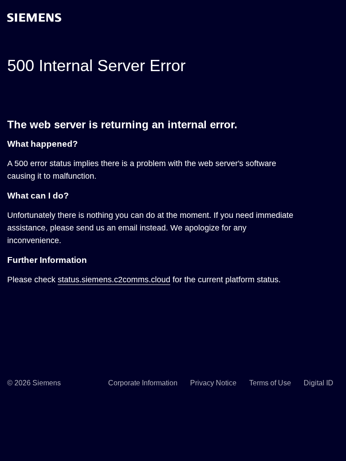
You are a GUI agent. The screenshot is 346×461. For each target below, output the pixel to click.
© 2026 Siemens (34, 383)
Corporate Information (143, 383)
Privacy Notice (213, 383)
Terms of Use (270, 383)
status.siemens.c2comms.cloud (114, 279)
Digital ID (318, 383)
